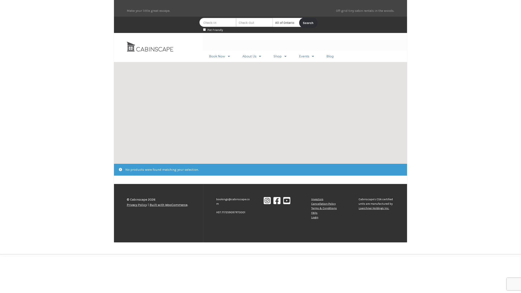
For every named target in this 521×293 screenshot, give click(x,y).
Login (314, 217)
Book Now (217, 56)
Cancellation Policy (323, 203)
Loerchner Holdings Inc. (374, 208)
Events (304, 56)
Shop (278, 56)
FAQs (314, 212)
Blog (330, 56)
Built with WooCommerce (168, 205)
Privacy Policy (137, 205)
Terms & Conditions (324, 208)
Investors (317, 199)
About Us (249, 56)
